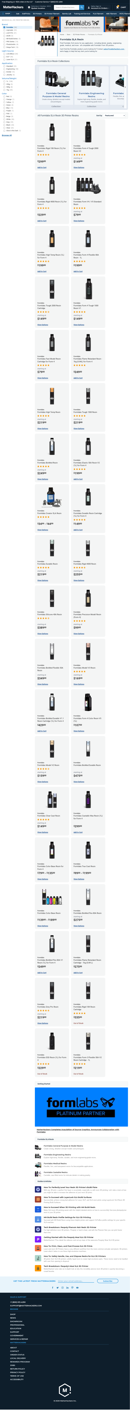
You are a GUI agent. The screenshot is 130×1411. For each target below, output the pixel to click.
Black (10, 125)
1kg (9, 90)
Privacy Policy (17, 1372)
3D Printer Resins (79, 34)
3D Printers (37, 14)
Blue (9, 108)
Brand (5, 24)
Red (9, 96)
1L (9, 81)
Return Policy (17, 1369)
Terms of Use (17, 1376)
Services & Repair (19, 1339)
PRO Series (12, 42)
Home (62, 34)
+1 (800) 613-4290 (56, 2)
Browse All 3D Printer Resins (15, 20)
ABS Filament (111, 14)
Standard (11, 66)
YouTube (77, 1288)
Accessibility (16, 1379)
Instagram (62, 1288)
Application (7, 63)
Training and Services (82, 14)
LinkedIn (67, 1288)
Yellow (10, 102)
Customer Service (42, 2)
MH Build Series (13, 39)
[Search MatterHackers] (81, 7)
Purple (10, 111)
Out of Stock (78, 1023)
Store (68, 34)
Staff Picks (26, 14)
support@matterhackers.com (26, 1306)
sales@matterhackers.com (114, 49)
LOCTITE (11, 33)
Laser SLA (11, 59)
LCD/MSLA (12, 54)
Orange (10, 99)
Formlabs (11, 27)
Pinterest (72, 1288)
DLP (9, 57)
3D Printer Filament (51, 14)
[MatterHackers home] (13, 7)
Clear (10, 128)
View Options (79, 167)
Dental (10, 72)
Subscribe (107, 1281)
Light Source (8, 51)
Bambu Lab (66, 14)
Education (15, 1328)
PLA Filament (98, 14)
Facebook (52, 1288)
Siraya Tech (12, 47)
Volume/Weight (9, 78)
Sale (17, 14)
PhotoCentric (12, 44)
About (13, 1348)
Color (4, 93)
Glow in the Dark (13, 131)
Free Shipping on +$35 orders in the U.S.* (17, 2)
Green (9, 105)
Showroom (16, 1321)
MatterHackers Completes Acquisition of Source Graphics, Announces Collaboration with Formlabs (78, 1130)
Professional (17, 1325)
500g (9, 87)
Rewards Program (20, 1362)
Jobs (12, 1365)
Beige (9, 116)
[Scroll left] (37, 87)
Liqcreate (11, 30)
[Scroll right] (125, 87)
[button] (39, 7)
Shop (12, 1314)
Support (14, 1332)
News (13, 1318)
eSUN (9, 36)
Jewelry (10, 75)
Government (16, 1335)
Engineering (12, 69)
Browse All (7, 135)
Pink (9, 114)
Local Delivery (18, 1358)
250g (9, 84)
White (10, 119)
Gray (9, 122)
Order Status (17, 1355)
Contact (14, 1351)
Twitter (57, 1288)
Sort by (99, 116)
